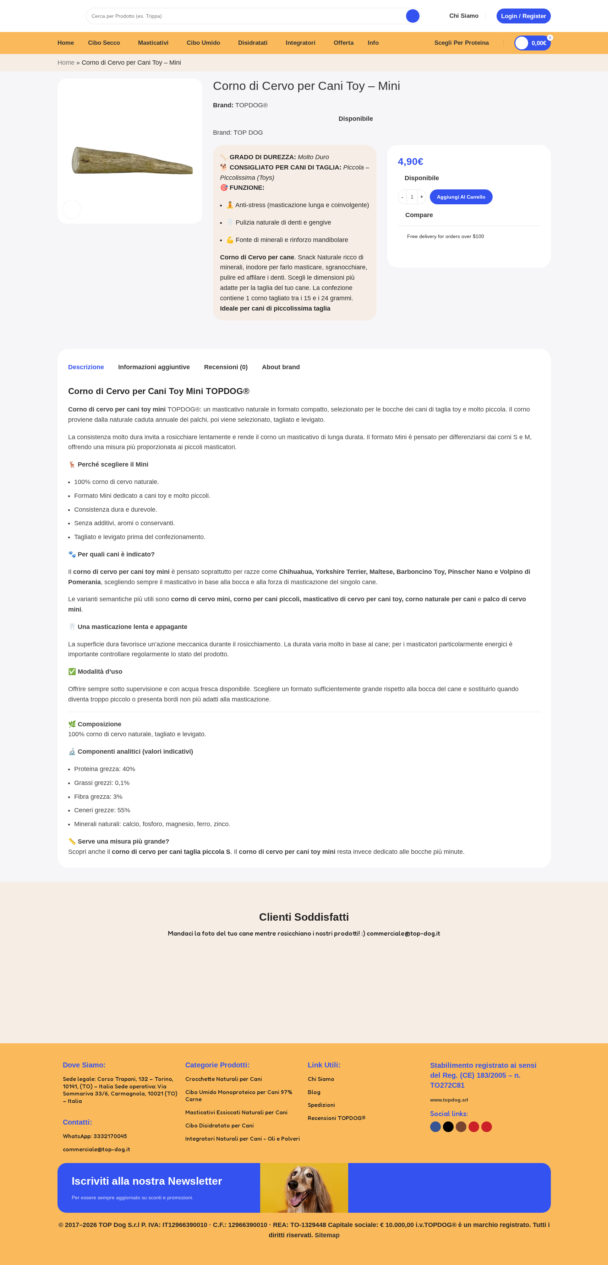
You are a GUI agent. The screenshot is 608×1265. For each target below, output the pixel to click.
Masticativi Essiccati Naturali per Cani (236, 1112)
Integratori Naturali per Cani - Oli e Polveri (242, 1138)
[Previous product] (529, 63)
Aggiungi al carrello (461, 197)
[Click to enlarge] (72, 209)
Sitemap (327, 1235)
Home (66, 62)
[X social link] (448, 1126)
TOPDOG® (251, 105)
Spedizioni (321, 1104)
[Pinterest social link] (486, 1126)
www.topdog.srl (449, 1100)
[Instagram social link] (461, 1126)
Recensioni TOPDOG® (337, 1117)
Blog (314, 1092)
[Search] (413, 16)
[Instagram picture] (39, 989)
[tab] (86, 367)
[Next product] (546, 63)
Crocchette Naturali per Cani (223, 1078)
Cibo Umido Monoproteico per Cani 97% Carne (238, 1095)
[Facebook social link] (435, 1126)
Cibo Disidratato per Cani (219, 1125)
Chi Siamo (321, 1078)
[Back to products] (538, 63)
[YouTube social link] (474, 1126)
